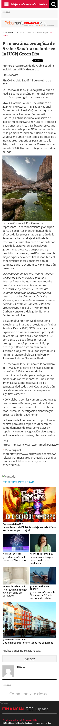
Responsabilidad (30, 720)
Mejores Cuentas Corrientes (29, 4)
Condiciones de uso (11, 720)
